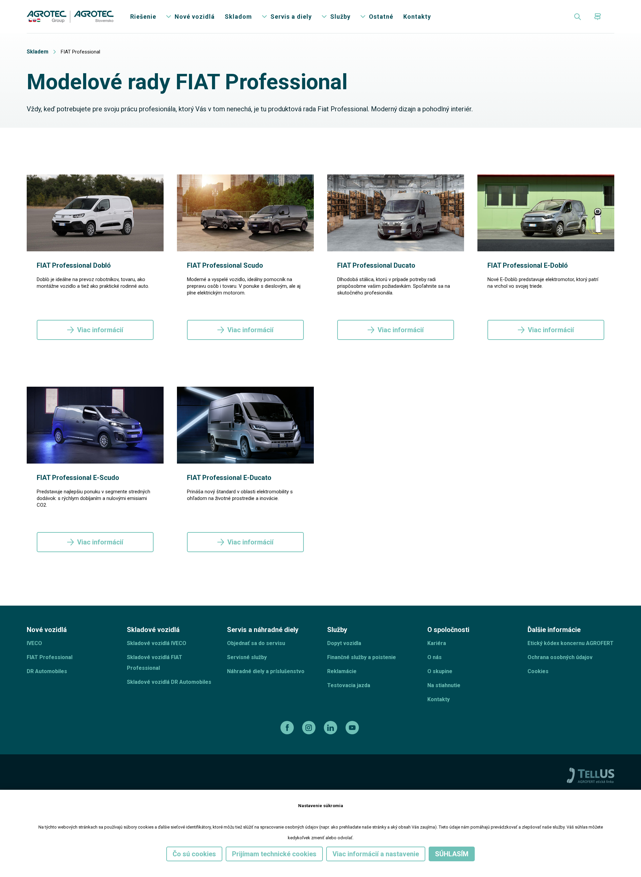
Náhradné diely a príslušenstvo (265, 671)
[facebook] (287, 727)
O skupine (439, 671)
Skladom (238, 16)
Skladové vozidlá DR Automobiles (169, 682)
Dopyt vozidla (344, 643)
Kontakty (417, 16)
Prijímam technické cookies (274, 854)
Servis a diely (291, 16)
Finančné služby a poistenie (361, 657)
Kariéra (436, 643)
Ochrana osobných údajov (560, 657)
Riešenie (143, 16)
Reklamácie (342, 671)
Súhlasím (451, 854)
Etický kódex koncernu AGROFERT (570, 643)
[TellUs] (590, 775)
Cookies (538, 671)
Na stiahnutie (443, 685)
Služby (340, 16)
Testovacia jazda (348, 685)
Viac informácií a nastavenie (376, 854)
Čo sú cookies (194, 854)
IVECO (34, 643)
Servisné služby (247, 657)
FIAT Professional (49, 657)
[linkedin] (331, 727)
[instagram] (309, 727)
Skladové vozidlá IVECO (156, 643)
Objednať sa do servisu (256, 643)
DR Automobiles (47, 671)
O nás (434, 657)
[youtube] (353, 727)
